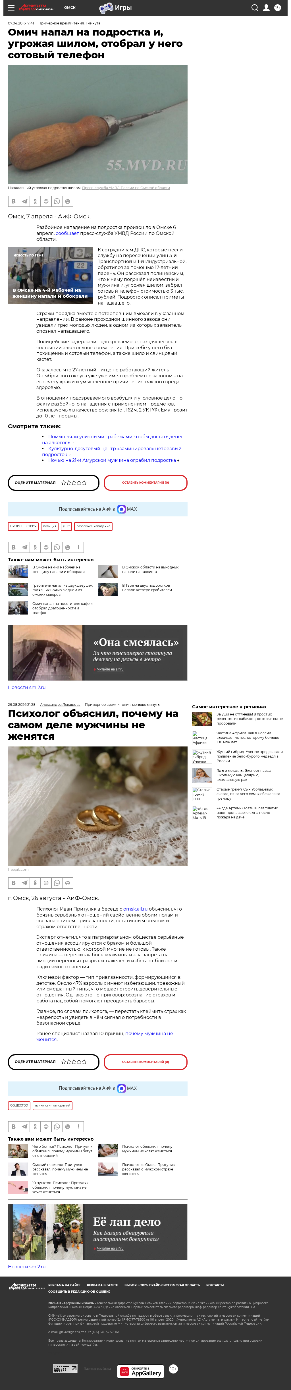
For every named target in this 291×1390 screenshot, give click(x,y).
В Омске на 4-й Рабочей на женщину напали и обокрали (58, 569)
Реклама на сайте (64, 1285)
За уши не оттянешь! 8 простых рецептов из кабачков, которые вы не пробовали (250, 718)
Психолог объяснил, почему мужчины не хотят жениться (147, 1148)
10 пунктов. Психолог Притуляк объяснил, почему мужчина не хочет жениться (60, 1187)
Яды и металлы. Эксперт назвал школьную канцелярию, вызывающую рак (245, 775)
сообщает (67, 233)
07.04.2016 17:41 (21, 23)
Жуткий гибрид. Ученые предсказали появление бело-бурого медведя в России (250, 756)
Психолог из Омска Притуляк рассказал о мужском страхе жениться (148, 1169)
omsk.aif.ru (135, 909)
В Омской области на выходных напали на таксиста (150, 569)
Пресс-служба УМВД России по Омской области (126, 188)
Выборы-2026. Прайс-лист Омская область (162, 1285)
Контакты (215, 1285)
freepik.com (18, 869)
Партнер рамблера (97, 1368)
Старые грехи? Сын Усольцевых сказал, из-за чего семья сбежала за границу (248, 794)
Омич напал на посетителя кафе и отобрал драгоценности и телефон (62, 608)
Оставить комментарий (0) (145, 483)
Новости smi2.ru (27, 687)
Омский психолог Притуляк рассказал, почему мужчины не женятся (60, 1169)
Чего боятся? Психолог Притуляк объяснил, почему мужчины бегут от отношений (62, 1151)
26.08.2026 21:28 (22, 704)
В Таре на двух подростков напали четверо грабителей (147, 587)
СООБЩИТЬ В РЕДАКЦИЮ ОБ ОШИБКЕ (79, 1292)
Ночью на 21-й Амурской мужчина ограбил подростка (112, 460)
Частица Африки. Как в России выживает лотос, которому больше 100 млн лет (248, 737)
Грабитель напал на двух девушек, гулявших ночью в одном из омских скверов (62, 590)
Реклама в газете (102, 1285)
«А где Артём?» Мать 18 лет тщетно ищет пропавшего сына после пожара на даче (247, 812)
